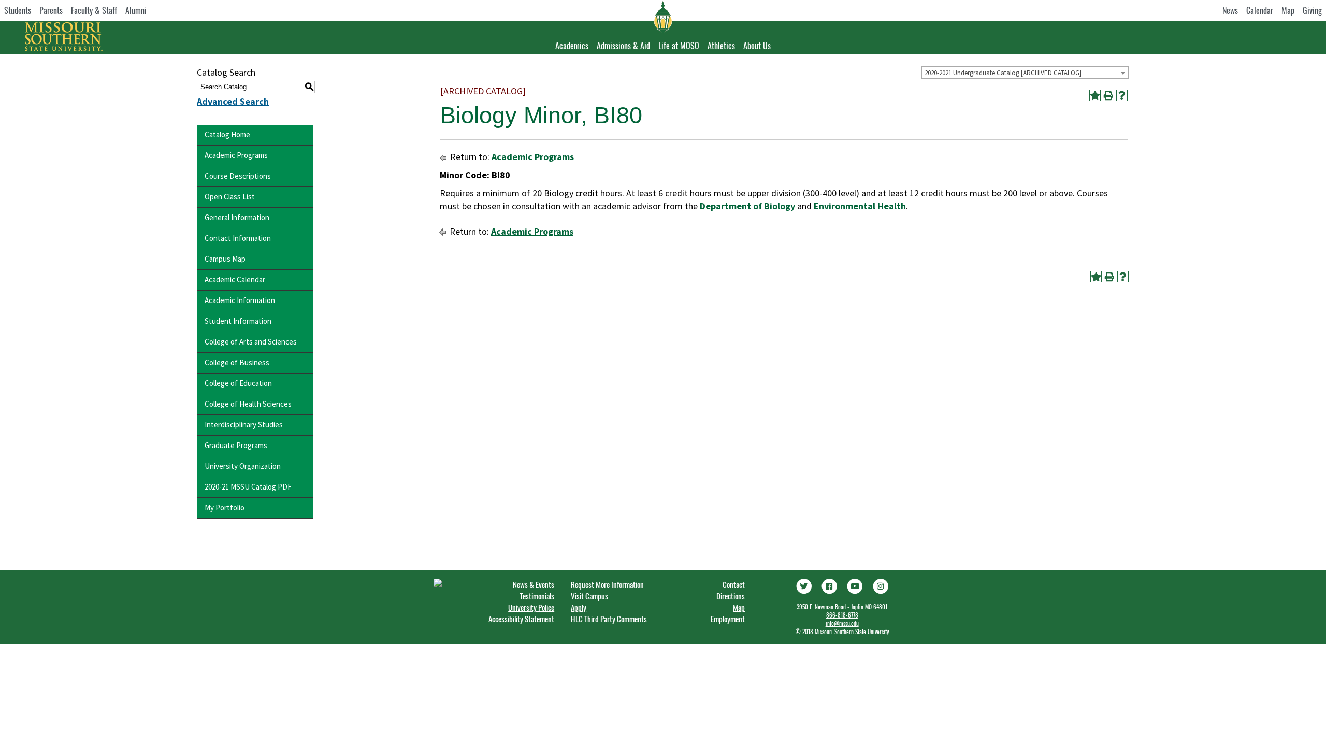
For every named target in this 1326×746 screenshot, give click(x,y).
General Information (237, 217)
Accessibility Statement (521, 618)
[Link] (803, 585)
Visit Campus (589, 595)
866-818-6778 (842, 615)
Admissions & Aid (623, 45)
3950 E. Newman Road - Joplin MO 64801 (842, 606)
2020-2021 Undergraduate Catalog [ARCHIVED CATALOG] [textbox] (1003, 72)
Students (17, 10)
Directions (730, 595)
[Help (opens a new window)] (1122, 95)
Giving (1312, 10)
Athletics (721, 45)
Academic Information (240, 300)
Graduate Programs (236, 445)
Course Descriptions (238, 176)
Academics (571, 45)
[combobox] (1025, 72)
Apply (578, 607)
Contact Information (238, 238)
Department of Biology (747, 206)
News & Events (533, 584)
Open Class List (230, 197)
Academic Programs (236, 155)
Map (1287, 10)
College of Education (238, 383)
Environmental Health (860, 206)
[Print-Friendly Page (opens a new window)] (1108, 95)
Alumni (136, 10)
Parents (51, 10)
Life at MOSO (678, 45)
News (1230, 10)
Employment (728, 618)
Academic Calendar (235, 279)
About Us (757, 45)
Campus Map (225, 259)
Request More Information (607, 584)
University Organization (243, 466)
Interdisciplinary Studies (244, 424)
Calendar (1259, 10)
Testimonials (537, 595)
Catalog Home (227, 134)
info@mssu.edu (842, 623)
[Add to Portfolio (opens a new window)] (1095, 95)
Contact (734, 584)
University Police (531, 607)
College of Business (237, 362)
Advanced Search (233, 101)
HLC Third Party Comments (609, 618)
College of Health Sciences (248, 404)
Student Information (238, 321)
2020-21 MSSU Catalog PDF (248, 487)
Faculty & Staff (94, 10)
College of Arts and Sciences (251, 342)
